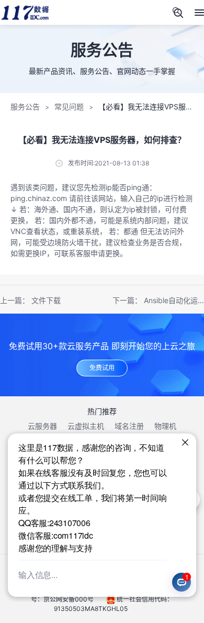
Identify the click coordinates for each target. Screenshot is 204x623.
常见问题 (69, 106)
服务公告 (25, 106)
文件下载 (46, 300)
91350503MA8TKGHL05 (91, 609)
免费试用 (102, 368)
